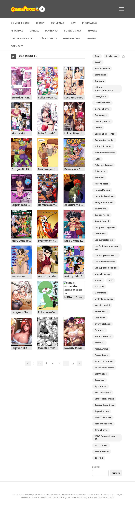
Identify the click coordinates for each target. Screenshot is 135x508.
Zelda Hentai (101, 451)
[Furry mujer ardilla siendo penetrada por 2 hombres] (47, 152)
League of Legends (105, 227)
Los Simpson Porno (105, 261)
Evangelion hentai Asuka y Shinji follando (48, 240)
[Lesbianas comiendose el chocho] (74, 80)
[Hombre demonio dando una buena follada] (47, 188)
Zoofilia (99, 457)
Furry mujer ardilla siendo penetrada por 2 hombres (48, 169)
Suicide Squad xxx (104, 405)
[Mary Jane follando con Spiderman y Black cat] (21, 224)
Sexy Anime (101, 373)
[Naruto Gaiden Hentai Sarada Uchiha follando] (47, 259)
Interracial (89, 23)
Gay (73, 23)
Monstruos (100, 292)
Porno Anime (101, 348)
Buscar (96, 466)
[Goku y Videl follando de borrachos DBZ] (74, 259)
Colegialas (100, 96)
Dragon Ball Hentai (105, 133)
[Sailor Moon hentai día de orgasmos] (47, 80)
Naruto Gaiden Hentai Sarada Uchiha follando (48, 276)
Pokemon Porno (103, 336)
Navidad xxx (101, 311)
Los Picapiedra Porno (106, 255)
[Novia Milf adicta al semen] (74, 331)
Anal (97, 56)
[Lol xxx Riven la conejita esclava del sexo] (74, 116)
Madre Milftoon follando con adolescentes (22, 133)
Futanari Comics (103, 165)
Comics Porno (20, 23)
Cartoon (99, 81)
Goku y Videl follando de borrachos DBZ (74, 276)
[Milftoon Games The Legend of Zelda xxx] (74, 288)
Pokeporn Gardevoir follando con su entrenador (48, 312)
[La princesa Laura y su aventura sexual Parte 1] (21, 188)
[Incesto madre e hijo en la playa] (21, 259)
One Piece (100, 317)
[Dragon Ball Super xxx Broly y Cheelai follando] (21, 152)
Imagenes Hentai (104, 202)
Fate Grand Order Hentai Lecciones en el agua (48, 133)
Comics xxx (101, 115)
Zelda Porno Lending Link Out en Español (74, 205)
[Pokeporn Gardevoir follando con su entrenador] (47, 295)
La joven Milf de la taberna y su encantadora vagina (22, 348)
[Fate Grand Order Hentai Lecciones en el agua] (47, 116)
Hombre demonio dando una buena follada (48, 205)
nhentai (91, 38)
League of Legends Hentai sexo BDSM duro (22, 312)
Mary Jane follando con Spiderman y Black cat (22, 240)
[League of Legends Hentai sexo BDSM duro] (21, 295)
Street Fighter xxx (104, 398)
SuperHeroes (102, 411)
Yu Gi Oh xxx (101, 445)
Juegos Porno (102, 215)
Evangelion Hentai (104, 140)
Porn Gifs (17, 46)
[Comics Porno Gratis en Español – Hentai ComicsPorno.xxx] (25, 9)
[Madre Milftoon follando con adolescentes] (21, 116)
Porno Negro (101, 355)
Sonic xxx (99, 380)
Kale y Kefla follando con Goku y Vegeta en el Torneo (74, 240)
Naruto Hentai (102, 305)
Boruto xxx (100, 74)
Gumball (99, 177)
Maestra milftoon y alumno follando (48, 348)
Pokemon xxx (72, 30)
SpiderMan (100, 386)
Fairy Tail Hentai (103, 146)
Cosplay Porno (102, 121)
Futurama (57, 23)
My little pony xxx (104, 299)
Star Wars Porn (103, 392)
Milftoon (99, 286)
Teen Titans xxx (103, 417)
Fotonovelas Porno (105, 152)
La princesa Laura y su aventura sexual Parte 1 (22, 205)
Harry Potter (101, 183)
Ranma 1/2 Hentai (104, 361)
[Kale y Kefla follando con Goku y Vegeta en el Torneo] (74, 224)
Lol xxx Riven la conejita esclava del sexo (74, 133)
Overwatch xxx (102, 324)
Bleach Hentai (102, 68)
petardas (17, 30)
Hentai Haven (71, 38)
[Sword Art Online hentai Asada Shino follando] (21, 80)
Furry (97, 158)
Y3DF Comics (48, 38)
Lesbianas (100, 233)
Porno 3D (51, 30)
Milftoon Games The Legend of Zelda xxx (74, 297)
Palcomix (100, 330)
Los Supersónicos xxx (106, 267)
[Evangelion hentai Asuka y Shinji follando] (47, 224)
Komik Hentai (102, 221)
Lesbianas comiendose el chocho (74, 97)
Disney (40, 23)
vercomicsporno (103, 423)
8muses (92, 30)
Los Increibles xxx (22, 38)
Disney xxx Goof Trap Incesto (74, 169)
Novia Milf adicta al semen (74, 348)
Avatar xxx (111, 56)
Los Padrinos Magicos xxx (106, 247)
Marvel (34, 30)
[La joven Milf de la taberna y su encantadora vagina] (21, 331)
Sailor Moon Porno (104, 367)
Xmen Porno (101, 430)
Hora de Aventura (104, 196)
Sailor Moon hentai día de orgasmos (48, 97)
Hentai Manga (102, 190)
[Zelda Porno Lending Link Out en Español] (74, 188)
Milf (111, 280)
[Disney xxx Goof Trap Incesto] (74, 152)
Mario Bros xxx (102, 274)
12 (73, 363)
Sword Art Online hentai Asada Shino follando (22, 97)
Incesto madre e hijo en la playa (22, 276)
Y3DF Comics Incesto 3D (106, 438)
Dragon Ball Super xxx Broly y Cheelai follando (22, 169)
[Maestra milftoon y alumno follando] (47, 331)
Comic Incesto (102, 102)
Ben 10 (98, 62)
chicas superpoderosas (104, 89)
